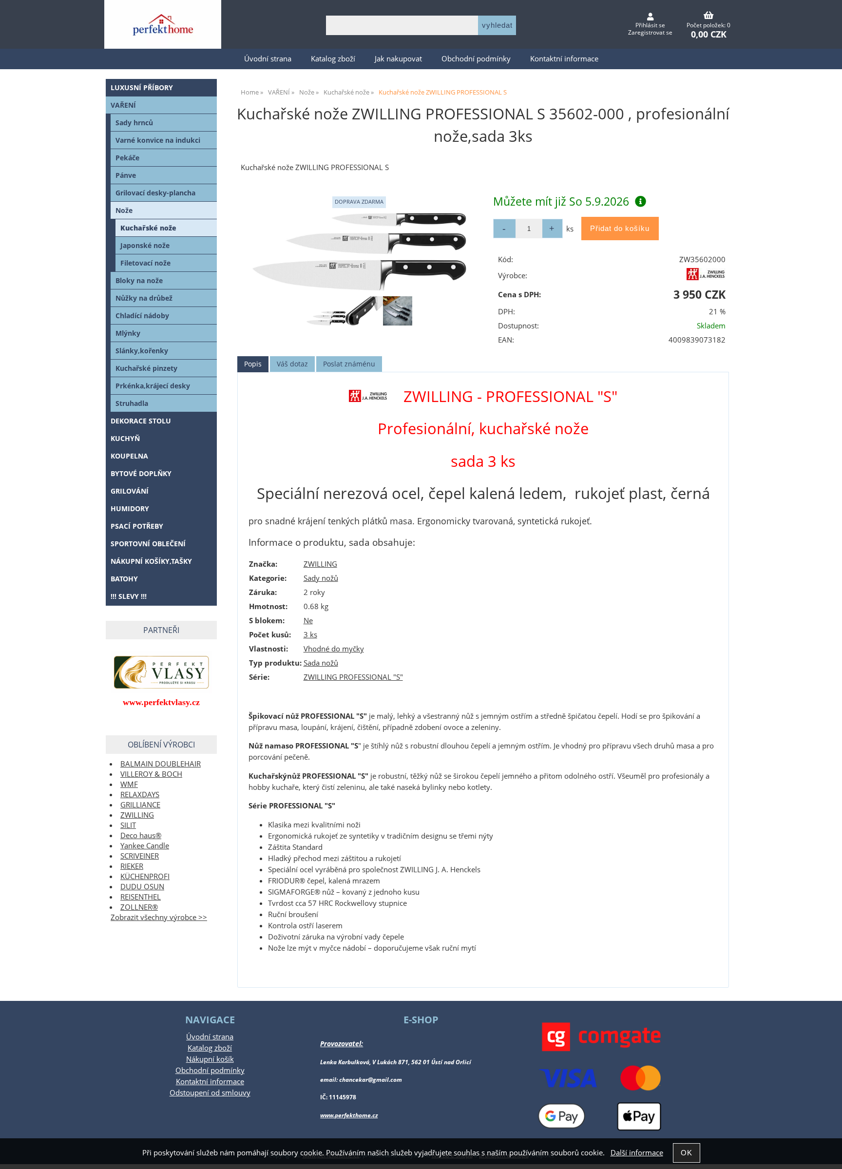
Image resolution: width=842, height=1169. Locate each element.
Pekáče (127, 157)
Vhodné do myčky (334, 649)
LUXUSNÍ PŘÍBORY (142, 87)
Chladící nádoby (142, 315)
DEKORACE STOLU (141, 420)
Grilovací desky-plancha (155, 192)
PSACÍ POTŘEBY (137, 526)
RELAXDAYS (139, 794)
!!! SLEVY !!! (129, 596)
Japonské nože (145, 245)
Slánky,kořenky (141, 350)
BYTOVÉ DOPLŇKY (141, 473)
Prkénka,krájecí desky (152, 385)
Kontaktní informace (564, 59)
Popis (253, 363)
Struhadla (131, 403)
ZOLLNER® (139, 907)
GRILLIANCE (140, 805)
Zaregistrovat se (650, 32)
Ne (308, 620)
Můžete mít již (561, 201)
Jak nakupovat (398, 59)
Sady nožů (321, 578)
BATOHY (124, 578)
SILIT (128, 825)
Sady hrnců (134, 122)
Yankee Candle (144, 846)
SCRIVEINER (139, 856)
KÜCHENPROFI (145, 876)
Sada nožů (321, 663)
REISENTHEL (140, 897)
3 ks (310, 635)
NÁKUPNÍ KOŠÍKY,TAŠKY (151, 561)
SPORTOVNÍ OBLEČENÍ (148, 543)
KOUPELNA (129, 455)
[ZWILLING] (706, 277)
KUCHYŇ (125, 438)
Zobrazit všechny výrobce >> (159, 917)
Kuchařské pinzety (146, 368)
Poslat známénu (349, 363)
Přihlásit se (650, 25)
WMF (129, 784)
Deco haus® (140, 835)
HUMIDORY (130, 508)
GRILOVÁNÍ (130, 491)
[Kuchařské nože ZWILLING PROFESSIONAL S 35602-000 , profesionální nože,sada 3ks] (359, 252)
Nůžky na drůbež (143, 298)
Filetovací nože (145, 263)
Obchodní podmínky (476, 59)
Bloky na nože (139, 280)
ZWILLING (320, 564)
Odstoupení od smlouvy (210, 1093)
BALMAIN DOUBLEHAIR (160, 764)
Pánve (125, 175)
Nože (124, 210)
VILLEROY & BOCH (151, 774)
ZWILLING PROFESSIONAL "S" (353, 677)
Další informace (637, 1153)
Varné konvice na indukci (157, 140)
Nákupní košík (210, 1059)
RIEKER (131, 866)
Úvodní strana (267, 59)
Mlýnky (127, 333)
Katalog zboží (333, 59)
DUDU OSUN (142, 887)
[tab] (252, 364)
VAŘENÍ (123, 105)
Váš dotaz (292, 363)
